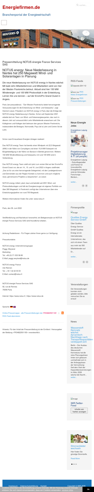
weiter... (74, 182)
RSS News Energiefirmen (79, 93)
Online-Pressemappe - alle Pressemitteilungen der (29, 313)
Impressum (13, 486)
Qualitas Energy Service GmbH (79, 218)
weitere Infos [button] (67, 490)
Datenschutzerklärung (29, 486)
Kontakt (44, 486)
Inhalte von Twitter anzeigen (79, 410)
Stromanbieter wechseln (78, 447)
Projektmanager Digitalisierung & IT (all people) (79, 154)
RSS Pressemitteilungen (78, 99)
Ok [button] (88, 489)
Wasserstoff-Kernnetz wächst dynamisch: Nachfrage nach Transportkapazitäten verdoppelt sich (82, 334)
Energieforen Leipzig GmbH (79, 131)
